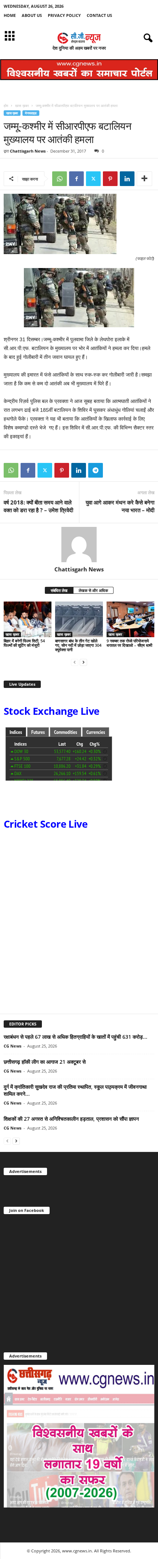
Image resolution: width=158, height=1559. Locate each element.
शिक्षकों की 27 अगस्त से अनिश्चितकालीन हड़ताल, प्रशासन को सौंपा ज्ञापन (71, 1118)
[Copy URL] (112, 470)
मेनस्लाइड (31, 113)
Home (10, 15)
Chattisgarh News (28, 151)
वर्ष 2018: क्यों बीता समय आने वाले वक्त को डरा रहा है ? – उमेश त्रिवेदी (38, 506)
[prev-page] (74, 662)
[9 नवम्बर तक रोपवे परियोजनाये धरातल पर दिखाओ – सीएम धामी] (130, 619)
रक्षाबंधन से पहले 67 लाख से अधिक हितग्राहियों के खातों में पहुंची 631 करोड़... (75, 1036)
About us (32, 15)
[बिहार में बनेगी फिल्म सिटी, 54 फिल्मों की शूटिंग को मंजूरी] (27, 619)
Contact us (99, 15)
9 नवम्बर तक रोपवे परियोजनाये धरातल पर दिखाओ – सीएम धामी (129, 643)
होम (6, 105)
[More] (144, 178)
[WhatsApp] (59, 178)
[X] (93, 178)
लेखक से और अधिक (93, 590)
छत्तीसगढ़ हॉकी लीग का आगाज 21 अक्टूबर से (45, 1061)
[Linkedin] (127, 178)
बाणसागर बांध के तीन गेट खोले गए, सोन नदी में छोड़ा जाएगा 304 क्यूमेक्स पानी (78, 645)
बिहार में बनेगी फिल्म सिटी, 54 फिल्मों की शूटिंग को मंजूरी (24, 643)
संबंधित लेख (59, 590)
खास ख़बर (22, 105)
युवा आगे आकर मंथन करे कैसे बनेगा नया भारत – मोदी (120, 506)
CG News (12, 1046)
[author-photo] (79, 544)
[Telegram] (95, 470)
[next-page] (83, 662)
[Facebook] (76, 178)
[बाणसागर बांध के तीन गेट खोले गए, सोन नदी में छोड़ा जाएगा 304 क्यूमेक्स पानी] (79, 619)
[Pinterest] (110, 178)
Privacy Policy (64, 15)
